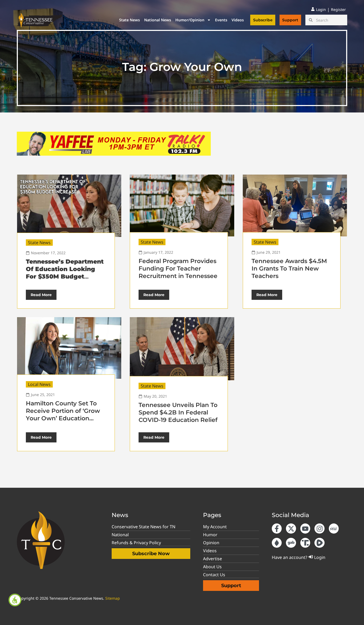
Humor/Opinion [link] (189, 19)
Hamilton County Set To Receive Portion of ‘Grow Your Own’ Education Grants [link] (63, 414)
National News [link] (157, 19)
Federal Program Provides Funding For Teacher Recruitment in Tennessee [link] (178, 268)
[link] (15, 600)
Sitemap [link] (112, 598)
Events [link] (221, 19)
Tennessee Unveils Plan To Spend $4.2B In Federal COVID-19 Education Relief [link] (178, 412)
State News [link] (129, 19)
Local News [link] (39, 384)
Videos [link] (238, 19)
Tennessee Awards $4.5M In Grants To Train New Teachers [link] (289, 268)
